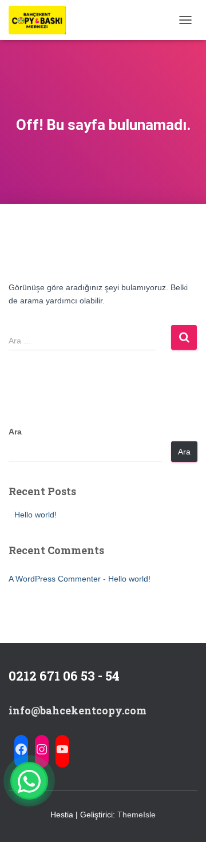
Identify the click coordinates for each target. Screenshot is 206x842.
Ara (15, 431)
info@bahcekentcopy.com (77, 710)
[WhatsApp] (29, 781)
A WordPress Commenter (55, 578)
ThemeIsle (136, 814)
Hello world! (35, 514)
